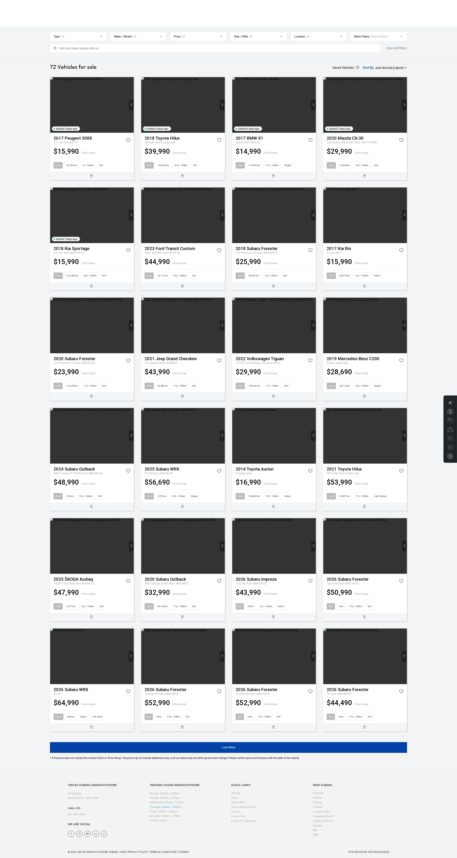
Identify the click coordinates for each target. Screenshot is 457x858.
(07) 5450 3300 (76, 814)
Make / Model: (123, 36)
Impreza (317, 826)
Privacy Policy (138, 852)
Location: (299, 36)
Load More (228, 747)
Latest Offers (238, 802)
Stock (234, 798)
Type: (57, 36)
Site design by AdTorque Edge (368, 852)
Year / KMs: (241, 36)
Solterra (317, 798)
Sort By (368, 67)
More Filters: (362, 36)
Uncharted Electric (323, 821)
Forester (317, 802)
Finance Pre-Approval (243, 821)
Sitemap (184, 852)
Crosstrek (318, 793)
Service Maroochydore (244, 807)
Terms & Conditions (163, 852)
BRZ (315, 830)
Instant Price (238, 816)
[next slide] (131, 105)
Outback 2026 (321, 812)
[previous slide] (52, 105)
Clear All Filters (396, 48)
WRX (315, 835)
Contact (235, 812)
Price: (177, 36)
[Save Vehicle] (128, 140)
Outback (318, 807)
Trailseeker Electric (323, 816)
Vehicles (235, 793)
